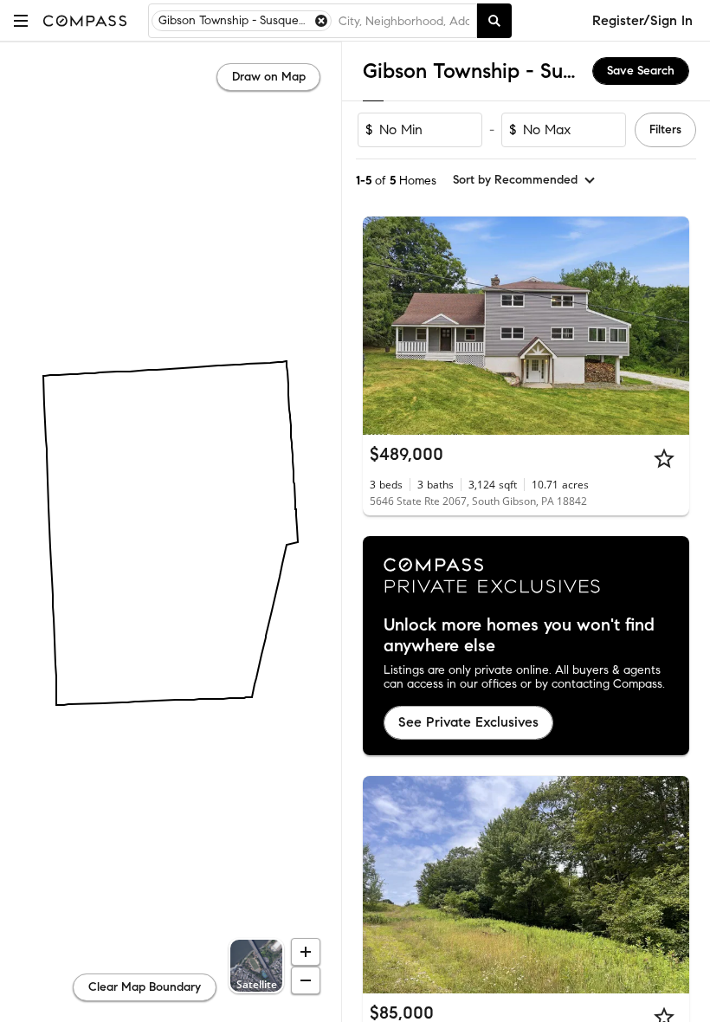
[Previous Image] (383, 326)
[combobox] (404, 20)
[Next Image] (669, 326)
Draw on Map (269, 76)
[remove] (321, 21)
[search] (494, 20)
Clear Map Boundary (144, 987)
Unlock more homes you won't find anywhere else (519, 636)
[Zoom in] (305, 952)
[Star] (664, 458)
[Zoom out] (305, 980)
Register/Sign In (642, 20)
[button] (21, 20)
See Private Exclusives (468, 722)
